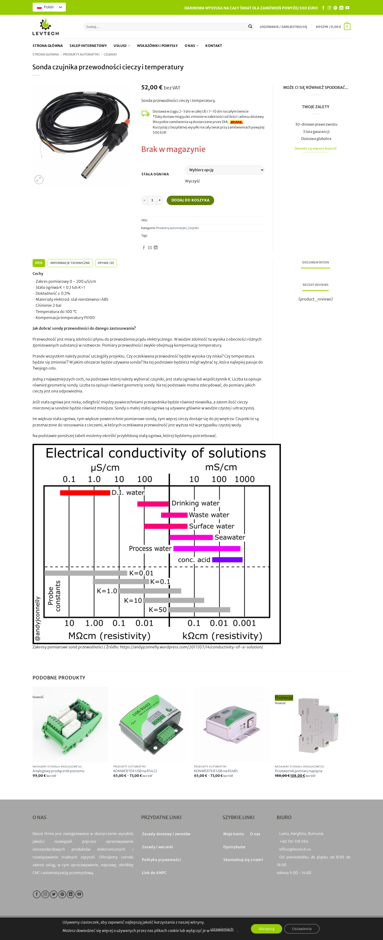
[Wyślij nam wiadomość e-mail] (150, 248)
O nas (190, 46)
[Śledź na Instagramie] (329, 8)
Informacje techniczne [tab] (70, 263)
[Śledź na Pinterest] (335, 8)
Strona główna (48, 46)
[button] (283, 27)
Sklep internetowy (88, 46)
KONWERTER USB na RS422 (135, 771)
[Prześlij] (250, 27)
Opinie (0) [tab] (106, 263)
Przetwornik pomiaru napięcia (298, 771)
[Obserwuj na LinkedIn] (341, 8)
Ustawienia (302, 928)
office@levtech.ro (295, 849)
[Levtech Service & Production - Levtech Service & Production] (46, 26)
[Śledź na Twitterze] (54, 894)
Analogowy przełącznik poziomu (58, 771)
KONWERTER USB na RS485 (216, 771)
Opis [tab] (39, 263)
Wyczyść (192, 181)
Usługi (120, 46)
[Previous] (33, 738)
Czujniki (110, 54)
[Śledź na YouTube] (347, 8)
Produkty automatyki (81, 54)
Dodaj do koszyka (190, 200)
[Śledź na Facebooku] (323, 8)
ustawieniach (221, 929)
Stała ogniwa (155, 174)
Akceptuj (266, 928)
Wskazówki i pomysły (157, 46)
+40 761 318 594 (293, 841)
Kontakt (213, 46)
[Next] (350, 738)
